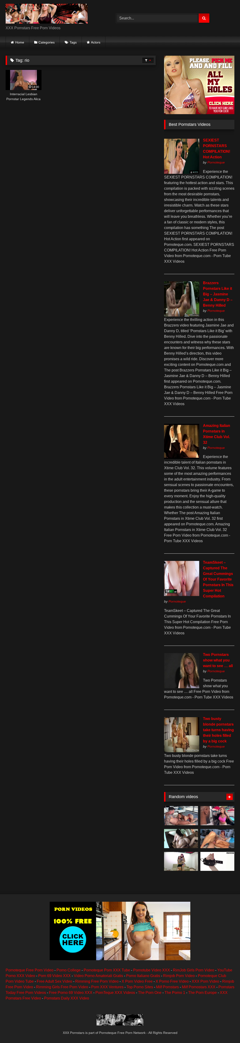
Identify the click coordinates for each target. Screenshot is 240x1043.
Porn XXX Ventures (107, 987)
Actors (95, 42)
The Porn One (149, 993)
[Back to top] (225, 1029)
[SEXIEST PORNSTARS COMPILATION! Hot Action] (181, 172)
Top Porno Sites (140, 987)
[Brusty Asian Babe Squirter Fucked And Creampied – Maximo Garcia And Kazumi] (181, 815)
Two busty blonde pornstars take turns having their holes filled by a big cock (218, 730)
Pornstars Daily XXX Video (66, 998)
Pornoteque (216, 162)
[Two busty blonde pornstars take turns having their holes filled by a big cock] (181, 751)
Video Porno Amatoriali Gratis (98, 976)
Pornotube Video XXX (151, 970)
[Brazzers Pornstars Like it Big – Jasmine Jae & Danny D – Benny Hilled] (181, 315)
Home (19, 42)
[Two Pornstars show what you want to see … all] (181, 687)
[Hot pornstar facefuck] (181, 838)
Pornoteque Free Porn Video (29, 970)
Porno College (68, 970)
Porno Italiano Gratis (143, 976)
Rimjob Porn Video (179, 976)
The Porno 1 (175, 993)
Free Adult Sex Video (54, 981)
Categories (46, 42)
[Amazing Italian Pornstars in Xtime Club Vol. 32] (181, 458)
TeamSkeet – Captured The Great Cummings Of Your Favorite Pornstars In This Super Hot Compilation (218, 579)
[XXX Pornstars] (53, 14)
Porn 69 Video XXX (54, 976)
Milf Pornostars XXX (198, 987)
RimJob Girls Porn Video (193, 970)
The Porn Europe (202, 993)
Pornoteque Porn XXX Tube (107, 970)
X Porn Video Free (137, 981)
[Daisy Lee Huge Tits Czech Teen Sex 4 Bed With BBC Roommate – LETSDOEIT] (217, 815)
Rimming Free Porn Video (97, 981)
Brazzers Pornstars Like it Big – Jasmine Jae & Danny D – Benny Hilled (217, 294)
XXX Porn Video (205, 981)
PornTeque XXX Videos (115, 993)
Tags (73, 42)
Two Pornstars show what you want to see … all (218, 660)
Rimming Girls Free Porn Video (62, 987)
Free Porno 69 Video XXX (70, 993)
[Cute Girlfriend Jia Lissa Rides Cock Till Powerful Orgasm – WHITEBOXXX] (217, 861)
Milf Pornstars (167, 987)
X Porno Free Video (172, 981)
